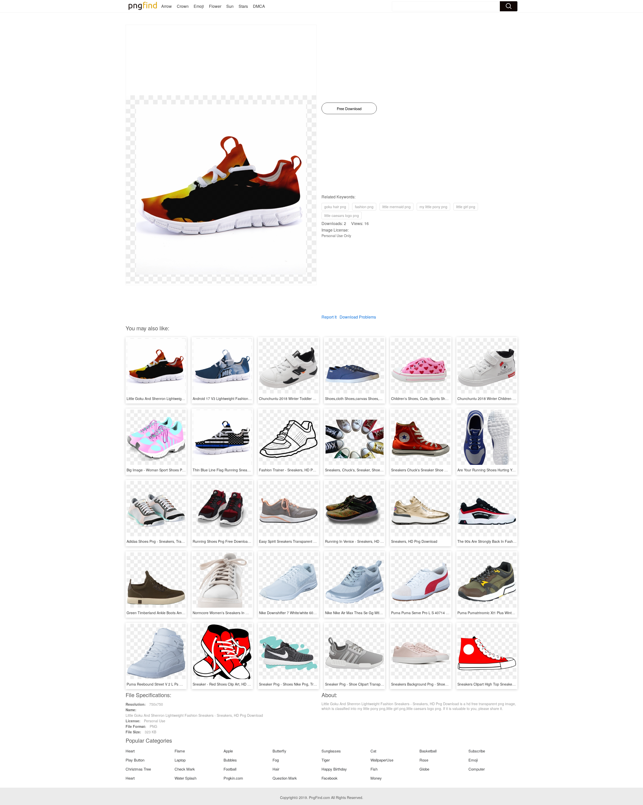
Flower (215, 6)
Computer (476, 769)
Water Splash (185, 778)
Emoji (199, 6)
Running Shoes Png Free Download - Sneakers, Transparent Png (245, 541)
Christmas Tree (138, 769)
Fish (374, 769)
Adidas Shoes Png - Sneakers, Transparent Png (165, 541)
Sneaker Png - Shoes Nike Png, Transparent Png (298, 684)
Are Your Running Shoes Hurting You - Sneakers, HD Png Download (511, 469)
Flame (180, 750)
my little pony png (433, 206)
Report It (329, 317)
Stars (243, 6)
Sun (230, 6)
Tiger (326, 760)
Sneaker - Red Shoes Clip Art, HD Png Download (232, 684)
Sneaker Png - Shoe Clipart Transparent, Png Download (369, 684)
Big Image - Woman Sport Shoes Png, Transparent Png (171, 469)
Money (376, 778)
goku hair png (335, 206)
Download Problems (358, 317)
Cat (373, 750)
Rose (423, 760)
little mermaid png (396, 206)
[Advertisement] (221, 60)
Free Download (349, 108)
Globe (424, 769)
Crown (183, 6)
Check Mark (185, 769)
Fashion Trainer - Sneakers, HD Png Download (296, 469)
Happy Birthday (334, 769)
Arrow (166, 6)
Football (230, 769)
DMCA (259, 6)
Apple (228, 750)
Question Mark (285, 778)
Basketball (428, 750)
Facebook (330, 778)
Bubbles (230, 760)
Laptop (180, 760)
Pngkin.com (233, 778)
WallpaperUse (381, 760)
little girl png (465, 206)
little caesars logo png (341, 215)
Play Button (135, 760)
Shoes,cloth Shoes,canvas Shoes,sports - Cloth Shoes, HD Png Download (384, 398)
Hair (276, 769)
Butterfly (279, 750)
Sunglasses (331, 750)
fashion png (364, 206)
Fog (276, 760)
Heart (130, 750)
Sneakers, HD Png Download (414, 541)
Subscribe (476, 750)
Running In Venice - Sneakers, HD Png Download (364, 541)
